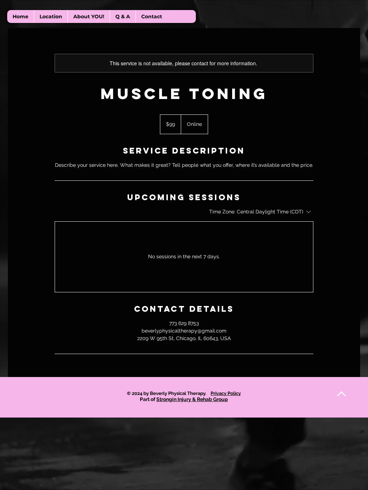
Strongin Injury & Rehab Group (192, 399)
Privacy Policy (226, 393)
